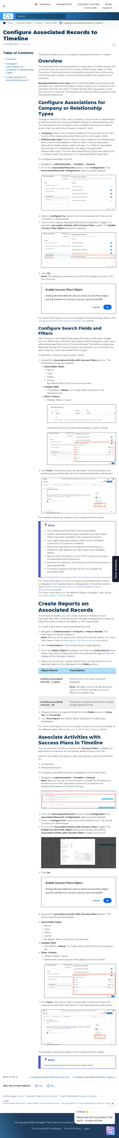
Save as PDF (114, 44)
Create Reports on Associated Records (17, 78)
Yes (41, 1086)
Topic (20, 1096)
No (52, 1086)
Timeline (38, 23)
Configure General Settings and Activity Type (62, 321)
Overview (11, 59)
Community (90, 7)
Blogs (108, 4)
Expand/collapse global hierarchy (6, 23)
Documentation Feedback (47, 1128)
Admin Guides (51, 23)
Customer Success (23, 23)
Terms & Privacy (72, 1128)
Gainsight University (88, 4)
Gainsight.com (64, 4)
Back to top (9, 1077)
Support (107, 7)
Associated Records (14, 1103)
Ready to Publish (88, 1096)
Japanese (44, 4)
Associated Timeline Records (43, 1103)
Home (10, 23)
